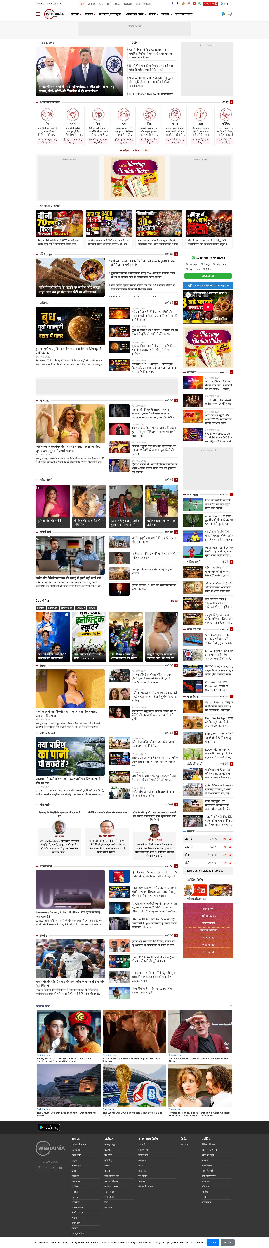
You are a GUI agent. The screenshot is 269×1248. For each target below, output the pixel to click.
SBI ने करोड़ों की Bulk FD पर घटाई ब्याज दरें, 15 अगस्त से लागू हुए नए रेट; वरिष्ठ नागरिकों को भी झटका (218, 639)
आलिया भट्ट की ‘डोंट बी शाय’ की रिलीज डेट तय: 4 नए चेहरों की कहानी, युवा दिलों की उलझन (154, 450)
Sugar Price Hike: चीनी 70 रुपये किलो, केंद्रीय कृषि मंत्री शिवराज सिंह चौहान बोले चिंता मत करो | (58, 242)
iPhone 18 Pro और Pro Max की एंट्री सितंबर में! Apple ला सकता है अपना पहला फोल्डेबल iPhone (154, 923)
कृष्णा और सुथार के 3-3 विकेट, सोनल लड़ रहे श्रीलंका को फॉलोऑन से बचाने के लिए (153, 943)
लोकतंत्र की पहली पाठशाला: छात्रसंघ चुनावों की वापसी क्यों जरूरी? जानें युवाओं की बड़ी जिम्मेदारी (154, 816)
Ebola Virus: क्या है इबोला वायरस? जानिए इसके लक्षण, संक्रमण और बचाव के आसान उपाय (155, 761)
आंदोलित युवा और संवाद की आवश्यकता (107, 812)
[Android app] (49, 1127)
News (92, 608)
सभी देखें (169, 254)
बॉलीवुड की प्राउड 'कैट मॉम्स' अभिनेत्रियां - (89, 523)
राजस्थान (75, 1202)
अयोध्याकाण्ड (208, 916)
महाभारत (142, 1170)
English (92, 3)
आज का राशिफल (50, 102)
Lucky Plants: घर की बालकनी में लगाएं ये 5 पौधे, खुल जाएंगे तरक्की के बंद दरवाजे (219, 753)
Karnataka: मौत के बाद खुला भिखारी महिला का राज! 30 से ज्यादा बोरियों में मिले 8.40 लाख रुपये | (158, 242)
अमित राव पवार (154, 839)
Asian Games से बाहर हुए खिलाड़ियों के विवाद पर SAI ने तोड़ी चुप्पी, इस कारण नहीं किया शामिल (219, 520)
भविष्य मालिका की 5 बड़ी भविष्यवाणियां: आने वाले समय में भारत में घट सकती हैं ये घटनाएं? (219, 587)
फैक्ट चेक (76, 1222)
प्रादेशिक (75, 1175)
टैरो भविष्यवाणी (209, 1175)
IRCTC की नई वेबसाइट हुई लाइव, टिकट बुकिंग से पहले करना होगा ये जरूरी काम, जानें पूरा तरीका (219, 670)
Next (120, 71)
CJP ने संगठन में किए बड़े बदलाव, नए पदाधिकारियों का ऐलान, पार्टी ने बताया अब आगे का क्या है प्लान (150, 53)
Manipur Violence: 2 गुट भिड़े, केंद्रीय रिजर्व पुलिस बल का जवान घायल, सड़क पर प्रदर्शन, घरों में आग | (208, 242)
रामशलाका (206, 1181)
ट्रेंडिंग (135, 43)
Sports (40, 608)
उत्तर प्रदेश (76, 1149)
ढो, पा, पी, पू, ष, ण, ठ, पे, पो (175, 141)
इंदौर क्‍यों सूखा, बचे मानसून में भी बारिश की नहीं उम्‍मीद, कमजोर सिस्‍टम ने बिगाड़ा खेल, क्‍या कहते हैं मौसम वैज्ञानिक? (219, 805)
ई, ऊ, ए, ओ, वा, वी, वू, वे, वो (73, 141)
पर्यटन (107, 1170)
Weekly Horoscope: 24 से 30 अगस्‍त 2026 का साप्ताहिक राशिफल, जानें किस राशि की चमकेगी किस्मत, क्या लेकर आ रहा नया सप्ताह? (219, 437)
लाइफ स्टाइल (47, 733)
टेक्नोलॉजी (46, 866)
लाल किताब (207, 1165)
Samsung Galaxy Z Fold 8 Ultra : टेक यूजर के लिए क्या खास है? (68, 914)
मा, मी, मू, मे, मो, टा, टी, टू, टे (149, 141)
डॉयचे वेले (45, 532)
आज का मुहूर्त (208, 1154)
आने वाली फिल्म (111, 1181)
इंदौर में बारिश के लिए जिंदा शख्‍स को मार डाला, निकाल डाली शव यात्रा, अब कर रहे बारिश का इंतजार (219, 821)
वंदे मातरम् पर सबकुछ (110, 14)
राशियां (205, 1160)
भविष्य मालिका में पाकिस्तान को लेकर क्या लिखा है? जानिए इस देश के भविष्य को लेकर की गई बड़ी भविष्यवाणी (219, 571)
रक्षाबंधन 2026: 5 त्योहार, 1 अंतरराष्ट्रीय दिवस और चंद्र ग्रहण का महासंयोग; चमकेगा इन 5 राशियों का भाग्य (154, 368)
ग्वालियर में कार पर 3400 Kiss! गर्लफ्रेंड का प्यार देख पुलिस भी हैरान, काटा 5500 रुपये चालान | (108, 242)
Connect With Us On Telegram (211, 285)
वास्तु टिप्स (193, 696)
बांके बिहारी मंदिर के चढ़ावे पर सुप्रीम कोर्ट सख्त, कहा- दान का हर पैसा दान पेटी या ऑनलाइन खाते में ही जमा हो (70, 289)
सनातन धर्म (143, 1154)
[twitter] (178, 3)
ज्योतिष (165, 14)
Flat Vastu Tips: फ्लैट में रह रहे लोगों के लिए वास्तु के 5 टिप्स (219, 737)
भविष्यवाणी (193, 562)
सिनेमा (39, 487)
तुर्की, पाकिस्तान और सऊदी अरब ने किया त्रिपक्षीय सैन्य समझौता (153, 793)
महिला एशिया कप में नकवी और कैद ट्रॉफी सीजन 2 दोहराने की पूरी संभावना (153, 959)
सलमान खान (109, 1191)
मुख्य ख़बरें (76, 1154)
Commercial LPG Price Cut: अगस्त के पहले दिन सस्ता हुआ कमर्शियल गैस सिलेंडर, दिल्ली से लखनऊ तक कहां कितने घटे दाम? (219, 686)
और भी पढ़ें (168, 804)
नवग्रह (204, 1196)
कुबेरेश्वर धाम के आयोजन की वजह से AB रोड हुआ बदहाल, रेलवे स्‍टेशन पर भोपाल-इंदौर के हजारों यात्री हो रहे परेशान (143, 275)
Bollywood (66, 608)
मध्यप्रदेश (76, 1181)
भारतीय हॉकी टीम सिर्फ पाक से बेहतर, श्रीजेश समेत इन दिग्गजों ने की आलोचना (219, 535)
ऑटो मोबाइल (77, 1212)
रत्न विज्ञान (206, 1202)
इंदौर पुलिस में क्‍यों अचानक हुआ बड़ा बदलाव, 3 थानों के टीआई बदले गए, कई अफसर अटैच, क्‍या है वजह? (219, 789)
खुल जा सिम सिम (111, 1175)
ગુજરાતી (147, 3)
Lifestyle (52, 608)
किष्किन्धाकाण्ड (208, 930)
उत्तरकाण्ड (208, 952)
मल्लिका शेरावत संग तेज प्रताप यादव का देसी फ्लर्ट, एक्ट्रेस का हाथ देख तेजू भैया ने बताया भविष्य (155, 696)
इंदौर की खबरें (194, 764)
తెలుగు (117, 3)
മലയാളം (127, 3)
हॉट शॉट (108, 1149)
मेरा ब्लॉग (45, 804)
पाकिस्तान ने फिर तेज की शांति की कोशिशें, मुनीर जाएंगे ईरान (154, 555)
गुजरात (75, 1191)
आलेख (107, 1165)
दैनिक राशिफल (208, 1144)
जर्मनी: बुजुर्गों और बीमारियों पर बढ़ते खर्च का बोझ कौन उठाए (154, 540)
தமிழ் (101, 3)
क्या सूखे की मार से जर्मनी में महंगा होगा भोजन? (152, 571)
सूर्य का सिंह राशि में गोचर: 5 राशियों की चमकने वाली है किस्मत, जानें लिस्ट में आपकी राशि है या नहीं (154, 315)
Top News (47, 43)
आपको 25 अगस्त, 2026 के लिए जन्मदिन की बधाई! (218, 401)
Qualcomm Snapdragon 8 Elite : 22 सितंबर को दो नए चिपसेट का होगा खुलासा (154, 874)
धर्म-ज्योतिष (221, 264)
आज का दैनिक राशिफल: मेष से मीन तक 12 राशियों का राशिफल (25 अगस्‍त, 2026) (218, 385)
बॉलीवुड (89, 14)
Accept (213, 1242)
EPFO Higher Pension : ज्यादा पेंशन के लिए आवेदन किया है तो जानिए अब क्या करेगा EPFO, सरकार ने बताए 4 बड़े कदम (219, 654)
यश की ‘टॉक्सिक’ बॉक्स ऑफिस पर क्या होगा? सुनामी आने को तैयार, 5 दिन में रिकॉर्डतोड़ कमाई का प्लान (152, 678)
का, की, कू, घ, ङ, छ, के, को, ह (98, 141)
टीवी (106, 1202)
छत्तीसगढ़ (76, 1186)
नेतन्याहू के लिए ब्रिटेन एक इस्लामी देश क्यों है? (59, 814)
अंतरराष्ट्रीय (76, 1165)
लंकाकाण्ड (208, 944)
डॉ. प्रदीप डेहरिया (106, 835)
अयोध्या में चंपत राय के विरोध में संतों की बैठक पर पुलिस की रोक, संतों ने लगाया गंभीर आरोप (143, 263)
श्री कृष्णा (142, 1160)
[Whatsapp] (199, 3)
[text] (59, 223)
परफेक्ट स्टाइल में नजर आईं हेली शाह (161, 523)
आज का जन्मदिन (209, 1149)
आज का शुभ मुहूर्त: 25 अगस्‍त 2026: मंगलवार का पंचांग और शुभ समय (218, 419)
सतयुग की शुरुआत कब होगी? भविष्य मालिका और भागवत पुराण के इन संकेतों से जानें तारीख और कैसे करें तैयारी (219, 619)
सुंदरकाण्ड (208, 937)
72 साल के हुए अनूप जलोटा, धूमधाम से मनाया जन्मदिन (125, 523)
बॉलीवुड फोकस (111, 1186)
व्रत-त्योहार (142, 1175)
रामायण (141, 1165)
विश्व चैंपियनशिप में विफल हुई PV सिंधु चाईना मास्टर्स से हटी (152, 990)
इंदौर (74, 1170)
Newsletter (209, 3)
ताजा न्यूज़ (193, 264)
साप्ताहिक (124, 150)
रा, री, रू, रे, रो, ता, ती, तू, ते (200, 141)
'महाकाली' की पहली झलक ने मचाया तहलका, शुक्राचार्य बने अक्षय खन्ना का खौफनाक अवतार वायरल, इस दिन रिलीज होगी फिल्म (153, 413)
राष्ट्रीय (74, 1160)
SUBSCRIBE (208, 275)
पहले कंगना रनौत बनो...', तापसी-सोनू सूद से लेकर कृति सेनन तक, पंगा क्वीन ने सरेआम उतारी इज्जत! (151, 81)
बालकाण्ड (208, 909)
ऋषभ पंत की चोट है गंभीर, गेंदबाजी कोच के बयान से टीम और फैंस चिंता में (70, 983)
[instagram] (188, 3)
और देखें (174, 601)
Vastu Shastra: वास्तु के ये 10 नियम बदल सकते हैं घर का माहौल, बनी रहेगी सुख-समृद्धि (219, 706)
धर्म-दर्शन (142, 1181)
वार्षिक (146, 150)
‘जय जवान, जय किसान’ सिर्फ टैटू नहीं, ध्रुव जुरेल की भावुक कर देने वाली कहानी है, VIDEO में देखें (153, 976)
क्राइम (74, 1217)
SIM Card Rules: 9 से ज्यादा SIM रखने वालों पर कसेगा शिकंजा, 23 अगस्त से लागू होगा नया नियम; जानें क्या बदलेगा (154, 891)
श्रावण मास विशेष (134, 14)
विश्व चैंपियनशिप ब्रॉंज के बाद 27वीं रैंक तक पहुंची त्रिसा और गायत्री (218, 504)
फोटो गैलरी (46, 480)
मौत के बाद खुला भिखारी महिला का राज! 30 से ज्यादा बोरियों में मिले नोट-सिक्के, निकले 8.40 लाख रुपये (143, 287)
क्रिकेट (152, 14)
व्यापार (190, 831)
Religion (80, 608)
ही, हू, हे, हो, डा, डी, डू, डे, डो (124, 141)
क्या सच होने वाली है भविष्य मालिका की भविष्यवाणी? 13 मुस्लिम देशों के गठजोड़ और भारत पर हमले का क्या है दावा (218, 603)
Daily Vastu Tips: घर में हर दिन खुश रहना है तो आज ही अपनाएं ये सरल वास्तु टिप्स (219, 722)
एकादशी (142, 1144)
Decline (227, 1242)
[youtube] (194, 3)
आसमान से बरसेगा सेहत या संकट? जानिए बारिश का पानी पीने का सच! (68, 781)
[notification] (230, 14)
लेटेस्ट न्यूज (46, 254)
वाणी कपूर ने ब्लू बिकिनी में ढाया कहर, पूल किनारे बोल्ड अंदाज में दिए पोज (66, 713)
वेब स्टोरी (108, 1154)
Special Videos (50, 206)
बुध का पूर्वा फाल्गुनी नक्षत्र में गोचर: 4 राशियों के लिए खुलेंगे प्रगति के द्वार (68, 351)
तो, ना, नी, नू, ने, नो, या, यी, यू (226, 141)
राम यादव (59, 836)
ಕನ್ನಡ (138, 3)
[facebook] (172, 3)
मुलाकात (108, 1207)
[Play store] (224, 14)
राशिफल (45, 303)
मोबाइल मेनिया (78, 1233)
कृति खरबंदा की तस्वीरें (49, 521)
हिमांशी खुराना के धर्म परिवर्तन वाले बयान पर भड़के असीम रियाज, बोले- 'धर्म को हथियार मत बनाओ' (154, 468)
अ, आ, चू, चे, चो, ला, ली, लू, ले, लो (47, 141)
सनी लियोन (109, 1196)
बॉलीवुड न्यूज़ (110, 1144)
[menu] (39, 14)
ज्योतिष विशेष (195, 880)
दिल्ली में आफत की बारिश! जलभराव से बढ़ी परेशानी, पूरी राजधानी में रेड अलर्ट (151, 67)
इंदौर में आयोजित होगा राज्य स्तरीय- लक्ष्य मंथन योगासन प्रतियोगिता (153, 744)
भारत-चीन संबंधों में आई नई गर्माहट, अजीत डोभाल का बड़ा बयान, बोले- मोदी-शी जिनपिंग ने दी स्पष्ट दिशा (77, 88)
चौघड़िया (206, 1186)
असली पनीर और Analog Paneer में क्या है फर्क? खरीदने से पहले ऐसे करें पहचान (154, 778)
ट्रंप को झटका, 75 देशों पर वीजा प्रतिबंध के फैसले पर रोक (154, 587)
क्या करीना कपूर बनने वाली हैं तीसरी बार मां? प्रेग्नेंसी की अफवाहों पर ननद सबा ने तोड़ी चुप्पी (154, 715)
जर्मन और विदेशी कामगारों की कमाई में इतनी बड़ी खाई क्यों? (69, 578)
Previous (38, 71)
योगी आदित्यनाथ (79, 1144)
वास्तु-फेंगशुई (207, 1170)
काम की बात (194, 629)
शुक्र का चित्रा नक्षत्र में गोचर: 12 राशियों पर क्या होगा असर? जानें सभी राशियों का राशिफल (153, 349)
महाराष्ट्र (75, 1196)
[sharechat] (183, 3)
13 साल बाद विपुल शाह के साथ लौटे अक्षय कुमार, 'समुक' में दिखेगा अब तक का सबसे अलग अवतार (154, 431)
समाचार (75, 14)
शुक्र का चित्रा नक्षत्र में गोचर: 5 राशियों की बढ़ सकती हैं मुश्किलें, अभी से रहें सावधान (155, 332)
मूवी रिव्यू (108, 1160)
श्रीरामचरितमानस (183, 14)
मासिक (136, 150)
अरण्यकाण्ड (208, 923)
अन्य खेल (192, 494)
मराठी (108, 3)
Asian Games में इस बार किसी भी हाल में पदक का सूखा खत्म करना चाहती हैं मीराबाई (219, 551)
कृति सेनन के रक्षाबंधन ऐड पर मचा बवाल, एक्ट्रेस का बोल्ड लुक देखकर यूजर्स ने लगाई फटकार (68, 448)
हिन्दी (82, 3)
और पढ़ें (224, 102)
